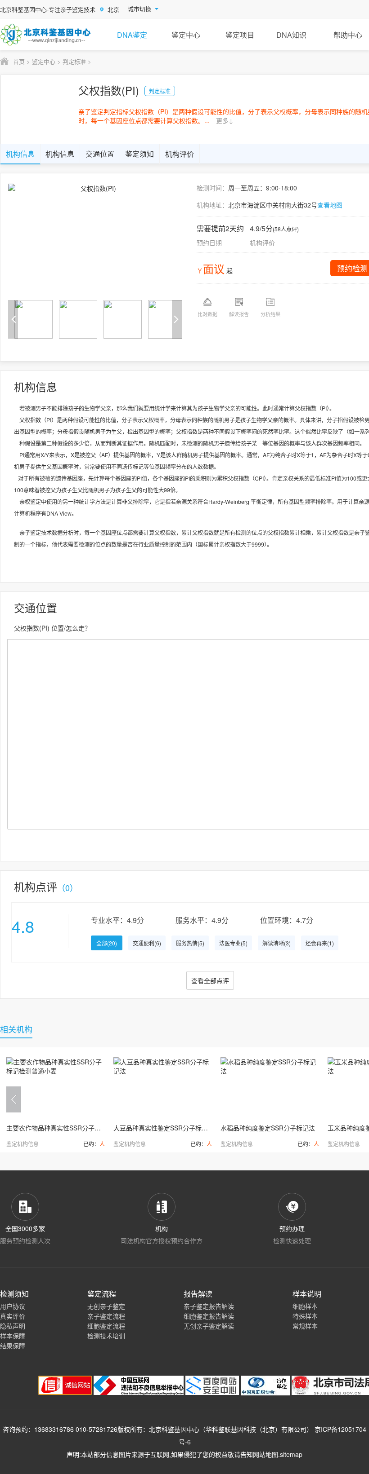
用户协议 (12, 1306)
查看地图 (329, 204)
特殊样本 (305, 1315)
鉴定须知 (139, 154)
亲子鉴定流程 (106, 1315)
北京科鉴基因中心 (174, 1429)
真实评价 (12, 1315)
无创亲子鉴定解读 (209, 1325)
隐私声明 (12, 1325)
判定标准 (74, 61)
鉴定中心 (185, 35)
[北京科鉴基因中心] (45, 34)
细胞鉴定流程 (106, 1325)
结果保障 (12, 1345)
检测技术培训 (106, 1335)
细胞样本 (305, 1306)
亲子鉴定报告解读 (209, 1306)
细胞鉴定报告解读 (209, 1315)
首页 (19, 61)
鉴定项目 (239, 35)
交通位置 (100, 154)
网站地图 (265, 1454)
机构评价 (179, 154)
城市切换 (139, 9)
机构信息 (20, 154)
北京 (113, 9)
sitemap (291, 1454)
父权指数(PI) (108, 90)
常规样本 (305, 1325)
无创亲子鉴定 (106, 1306)
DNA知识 (291, 35)
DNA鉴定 (132, 35)
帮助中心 (347, 35)
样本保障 (12, 1335)
